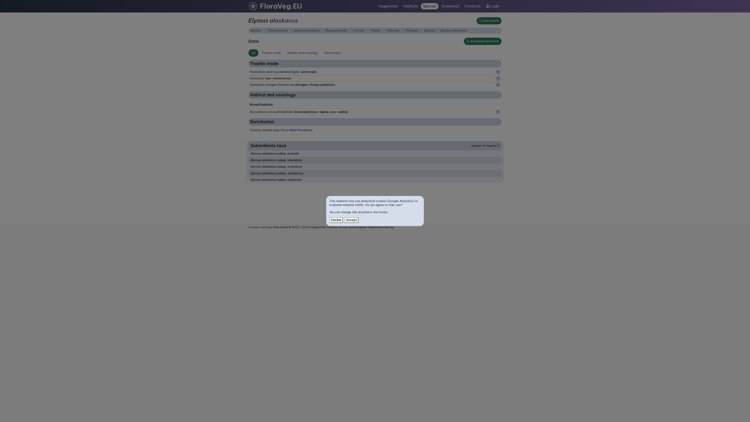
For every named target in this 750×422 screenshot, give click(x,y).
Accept (351, 220)
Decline (336, 220)
